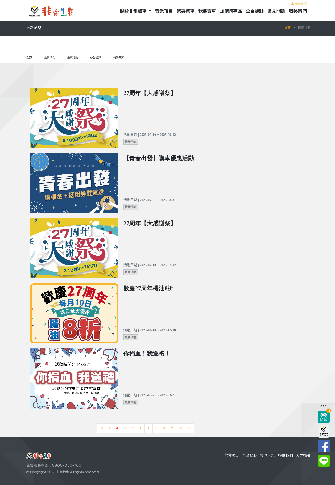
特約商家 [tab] (118, 57)
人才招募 (303, 455)
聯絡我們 (298, 11)
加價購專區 (231, 11)
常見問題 (276, 11)
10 (180, 428)
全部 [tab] (29, 57)
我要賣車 (207, 11)
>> (189, 428)
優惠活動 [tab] (72, 57)
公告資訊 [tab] (95, 57)
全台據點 (255, 11)
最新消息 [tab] (49, 57)
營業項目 (164, 11)
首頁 (287, 28)
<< (101, 428)
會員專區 (300, 4)
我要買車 (185, 11)
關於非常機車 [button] (134, 11)
